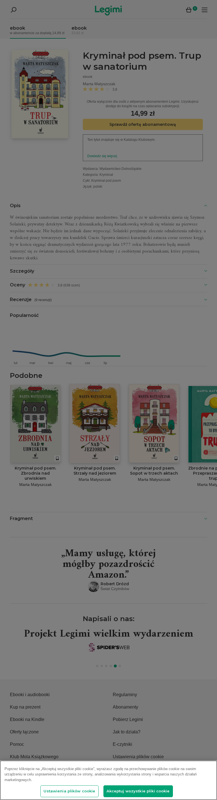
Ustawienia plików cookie (69, 791)
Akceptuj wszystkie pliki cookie (138, 791)
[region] (108, 780)
